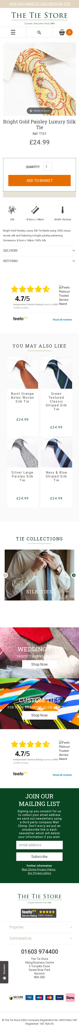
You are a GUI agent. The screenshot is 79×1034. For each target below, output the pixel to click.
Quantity (33, 167)
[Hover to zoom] (39, 79)
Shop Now (39, 664)
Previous (8, 575)
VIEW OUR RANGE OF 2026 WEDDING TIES (39, 4)
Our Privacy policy (39, 873)
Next (73, 575)
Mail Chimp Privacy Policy (38, 869)
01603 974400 (39, 951)
